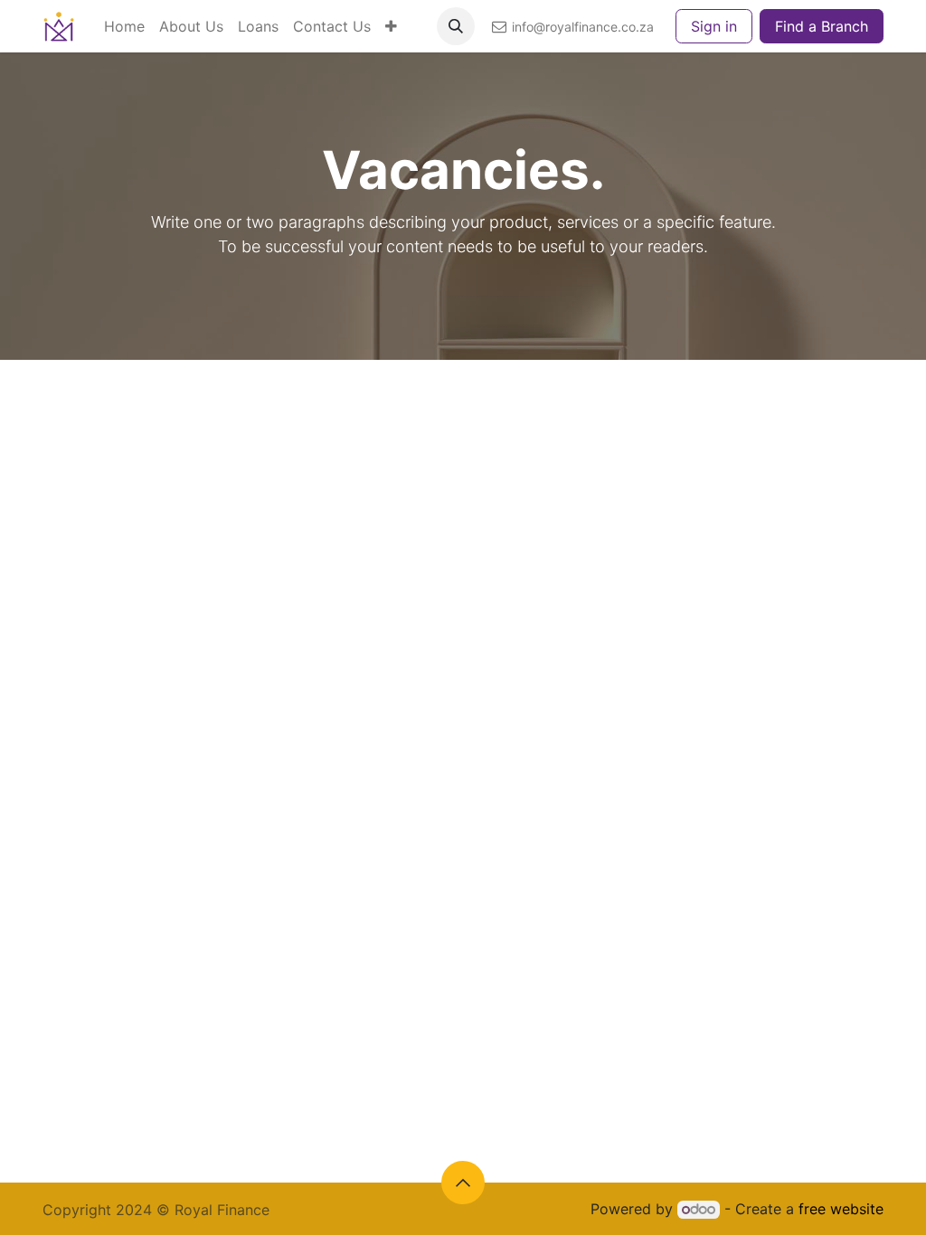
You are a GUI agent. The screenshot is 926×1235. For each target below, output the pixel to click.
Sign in (714, 26)
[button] (456, 26)
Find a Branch (821, 26)
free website (840, 1209)
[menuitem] (124, 26)
